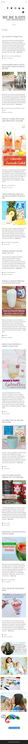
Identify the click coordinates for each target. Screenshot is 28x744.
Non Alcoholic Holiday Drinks (12, 36)
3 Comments (6, 413)
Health (9, 242)
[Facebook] (7, 8)
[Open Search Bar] (26, 2)
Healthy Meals (15, 242)
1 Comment (6, 468)
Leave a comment (7, 58)
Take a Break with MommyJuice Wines (13, 589)
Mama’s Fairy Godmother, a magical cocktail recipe (12, 345)
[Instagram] (15, 8)
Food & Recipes (17, 56)
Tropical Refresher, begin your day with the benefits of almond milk (13, 196)
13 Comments (7, 581)
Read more (19, 52)
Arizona (5, 108)
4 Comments (6, 244)
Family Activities (16, 108)
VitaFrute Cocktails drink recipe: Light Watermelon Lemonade (13, 120)
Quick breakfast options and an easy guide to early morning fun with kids (13, 66)
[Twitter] (11, 8)
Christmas (6, 56)
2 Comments (6, 525)
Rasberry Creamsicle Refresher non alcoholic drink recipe (13, 282)
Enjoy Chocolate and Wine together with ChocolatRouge (12, 476)
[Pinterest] (23, 12)
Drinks (11, 56)
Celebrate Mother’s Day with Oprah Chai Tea (12, 252)
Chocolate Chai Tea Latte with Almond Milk (13, 421)
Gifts (8, 523)
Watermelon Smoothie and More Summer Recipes (14, 533)
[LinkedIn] (23, 8)
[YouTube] (19, 8)
